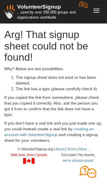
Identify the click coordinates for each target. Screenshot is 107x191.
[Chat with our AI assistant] (83, 11)
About (59, 149)
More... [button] (84, 149)
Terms (71, 149)
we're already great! (78, 161)
